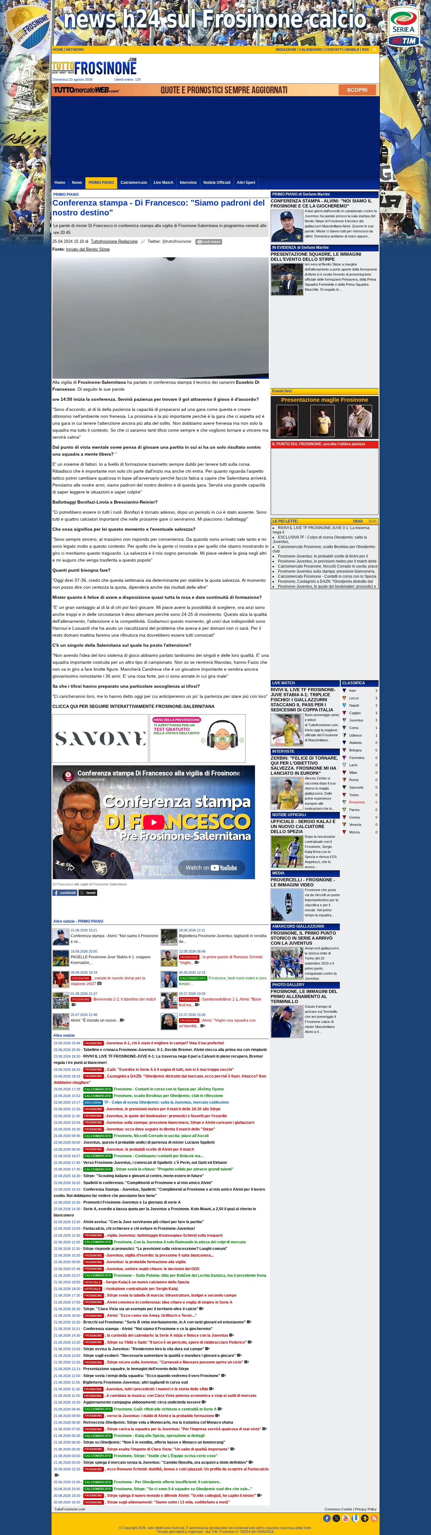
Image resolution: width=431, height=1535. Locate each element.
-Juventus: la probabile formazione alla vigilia (135, 1262)
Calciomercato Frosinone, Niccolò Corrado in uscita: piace (328, 566)
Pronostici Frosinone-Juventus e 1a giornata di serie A (132, 1202)
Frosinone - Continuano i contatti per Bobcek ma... (144, 1156)
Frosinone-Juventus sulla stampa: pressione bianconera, (326, 571)
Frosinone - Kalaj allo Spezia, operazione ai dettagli (144, 1435)
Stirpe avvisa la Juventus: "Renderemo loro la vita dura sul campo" (143, 1349)
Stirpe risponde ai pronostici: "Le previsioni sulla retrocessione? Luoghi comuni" (155, 1248)
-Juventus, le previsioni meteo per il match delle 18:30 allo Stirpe (153, 1109)
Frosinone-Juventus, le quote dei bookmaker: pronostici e (327, 586)
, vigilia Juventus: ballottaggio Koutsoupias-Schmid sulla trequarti (153, 1235)
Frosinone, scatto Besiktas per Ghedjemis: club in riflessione (154, 1096)
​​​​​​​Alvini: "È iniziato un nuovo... (95, 1020)
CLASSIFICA (353, 683)
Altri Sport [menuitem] (246, 182)
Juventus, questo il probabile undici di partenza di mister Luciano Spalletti (149, 1142)
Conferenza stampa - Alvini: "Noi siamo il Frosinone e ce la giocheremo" (148, 1329)
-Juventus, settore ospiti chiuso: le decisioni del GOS (142, 1269)
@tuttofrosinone (176, 241)
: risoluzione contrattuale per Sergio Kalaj (131, 1289)
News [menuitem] (77, 182)
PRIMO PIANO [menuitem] (101, 182)
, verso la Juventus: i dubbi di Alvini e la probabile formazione (149, 1416)
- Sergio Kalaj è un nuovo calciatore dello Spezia (137, 1282)
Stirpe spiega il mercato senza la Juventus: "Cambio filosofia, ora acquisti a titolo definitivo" (165, 1462)
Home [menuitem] (60, 182)
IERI (372, 521)
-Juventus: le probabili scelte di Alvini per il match (139, 1149)
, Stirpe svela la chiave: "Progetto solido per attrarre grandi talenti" (159, 1169)
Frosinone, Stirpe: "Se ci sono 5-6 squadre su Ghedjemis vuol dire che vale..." (168, 1489)
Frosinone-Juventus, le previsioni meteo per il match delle (327, 561)
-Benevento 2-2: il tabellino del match (114, 999)
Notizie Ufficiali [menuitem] (217, 182)
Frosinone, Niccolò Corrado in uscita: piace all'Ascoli (147, 1136)
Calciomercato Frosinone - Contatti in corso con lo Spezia (327, 576)
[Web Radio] (365, 1518)
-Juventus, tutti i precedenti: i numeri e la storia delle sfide (146, 1389)
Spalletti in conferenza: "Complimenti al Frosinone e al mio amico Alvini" (148, 1183)
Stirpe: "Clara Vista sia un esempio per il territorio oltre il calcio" (140, 1309)
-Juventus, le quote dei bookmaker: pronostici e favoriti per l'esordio (155, 1116)
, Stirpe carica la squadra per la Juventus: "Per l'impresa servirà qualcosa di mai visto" (173, 1429)
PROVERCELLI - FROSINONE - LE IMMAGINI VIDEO (303, 882)
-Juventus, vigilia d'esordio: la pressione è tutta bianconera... (149, 1255)
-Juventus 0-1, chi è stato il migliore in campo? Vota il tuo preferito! (154, 1043)
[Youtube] (346, 1518)
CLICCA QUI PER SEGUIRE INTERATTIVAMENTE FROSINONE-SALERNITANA (133, 706)
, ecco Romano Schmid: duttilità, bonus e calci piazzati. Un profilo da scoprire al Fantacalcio (177, 1469)
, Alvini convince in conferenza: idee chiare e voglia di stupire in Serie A (159, 1302)
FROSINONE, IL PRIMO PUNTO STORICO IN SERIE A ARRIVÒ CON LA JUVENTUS (303, 938)
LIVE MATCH (283, 683)
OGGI (358, 521)
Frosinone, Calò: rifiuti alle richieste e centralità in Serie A (151, 1409)
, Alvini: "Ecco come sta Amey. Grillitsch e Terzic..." (141, 1315)
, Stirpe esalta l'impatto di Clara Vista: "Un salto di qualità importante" (157, 1449)
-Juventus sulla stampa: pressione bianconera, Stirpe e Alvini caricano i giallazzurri (169, 1122)
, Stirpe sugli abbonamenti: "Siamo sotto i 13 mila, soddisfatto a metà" (157, 1502)
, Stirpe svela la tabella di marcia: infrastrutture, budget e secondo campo (160, 1295)
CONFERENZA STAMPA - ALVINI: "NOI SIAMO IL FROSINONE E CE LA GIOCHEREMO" (321, 203)
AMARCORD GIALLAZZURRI (298, 926)
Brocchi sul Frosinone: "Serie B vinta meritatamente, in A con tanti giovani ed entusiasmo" (164, 1322)
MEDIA (278, 873)
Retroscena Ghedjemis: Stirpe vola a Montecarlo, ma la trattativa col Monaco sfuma (158, 1422)
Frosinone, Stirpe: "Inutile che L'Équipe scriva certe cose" (151, 1456)
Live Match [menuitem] (163, 182)
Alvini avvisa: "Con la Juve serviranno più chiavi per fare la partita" (143, 1222)
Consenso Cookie (338, 1509)
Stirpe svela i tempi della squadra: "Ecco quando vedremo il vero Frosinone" (151, 1376)
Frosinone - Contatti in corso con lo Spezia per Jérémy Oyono (154, 1089)
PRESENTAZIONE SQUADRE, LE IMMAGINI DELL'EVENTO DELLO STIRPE (316, 257)
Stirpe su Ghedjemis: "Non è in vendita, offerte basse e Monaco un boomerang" (154, 1442)
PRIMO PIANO (285, 194)
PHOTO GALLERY (288, 985)
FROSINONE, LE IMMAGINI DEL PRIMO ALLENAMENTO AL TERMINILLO (304, 996)
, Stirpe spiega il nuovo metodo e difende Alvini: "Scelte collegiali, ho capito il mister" (170, 1495)
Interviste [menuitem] (188, 182)
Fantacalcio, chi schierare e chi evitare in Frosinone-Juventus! (139, 1228)
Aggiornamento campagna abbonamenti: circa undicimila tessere (142, 1402)
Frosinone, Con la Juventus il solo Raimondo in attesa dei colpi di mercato (165, 1242)
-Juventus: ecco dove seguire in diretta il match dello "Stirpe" (150, 1129)
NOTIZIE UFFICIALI (289, 815)
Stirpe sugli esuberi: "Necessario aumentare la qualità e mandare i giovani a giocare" (159, 1355)
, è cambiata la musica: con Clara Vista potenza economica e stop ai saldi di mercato (170, 1395)
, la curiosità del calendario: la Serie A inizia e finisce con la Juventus (156, 1335)
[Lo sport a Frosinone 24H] (94, 66)
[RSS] (374, 1518)
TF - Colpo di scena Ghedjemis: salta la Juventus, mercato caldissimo (157, 1102)
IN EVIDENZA (284, 247)
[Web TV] (355, 1518)
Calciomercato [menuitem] (134, 182)
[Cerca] (375, 49)
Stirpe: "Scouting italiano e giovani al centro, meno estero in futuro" (143, 1176)
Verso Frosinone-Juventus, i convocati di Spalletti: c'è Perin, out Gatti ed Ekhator (155, 1162)
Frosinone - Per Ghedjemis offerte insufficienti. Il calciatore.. (153, 1482)
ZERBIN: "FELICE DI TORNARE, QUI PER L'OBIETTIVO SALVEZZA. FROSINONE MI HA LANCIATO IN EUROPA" (304, 766)
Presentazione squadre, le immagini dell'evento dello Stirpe (136, 1369)
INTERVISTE (283, 751)
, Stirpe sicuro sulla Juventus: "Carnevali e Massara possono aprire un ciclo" (164, 1362)
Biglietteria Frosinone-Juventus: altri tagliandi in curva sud (135, 1382)
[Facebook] (327, 1518)
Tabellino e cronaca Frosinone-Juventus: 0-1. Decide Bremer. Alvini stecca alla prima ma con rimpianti (175, 1050)
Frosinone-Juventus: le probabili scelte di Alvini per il (323, 556)
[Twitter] (336, 1518)
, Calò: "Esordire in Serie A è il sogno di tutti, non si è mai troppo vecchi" (159, 1069)
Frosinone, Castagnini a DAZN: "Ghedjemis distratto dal (325, 581)
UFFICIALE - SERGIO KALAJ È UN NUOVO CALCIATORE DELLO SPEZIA (303, 826)
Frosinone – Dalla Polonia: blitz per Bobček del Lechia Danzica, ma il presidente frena (175, 1275)
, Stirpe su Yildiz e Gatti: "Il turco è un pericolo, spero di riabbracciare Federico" (166, 1342)
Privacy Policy (366, 1509)
